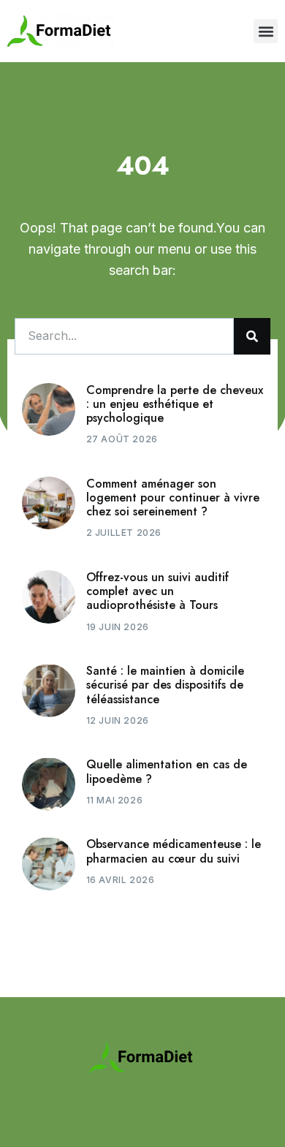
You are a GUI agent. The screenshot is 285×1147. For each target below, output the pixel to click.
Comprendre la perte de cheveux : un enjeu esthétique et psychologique (174, 404)
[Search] (252, 336)
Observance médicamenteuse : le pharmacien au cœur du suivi (173, 851)
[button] (266, 31)
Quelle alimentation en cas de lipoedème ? (166, 771)
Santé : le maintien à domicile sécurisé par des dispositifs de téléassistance (165, 684)
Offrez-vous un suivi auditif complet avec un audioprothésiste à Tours (157, 591)
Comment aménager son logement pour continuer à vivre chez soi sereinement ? (172, 497)
